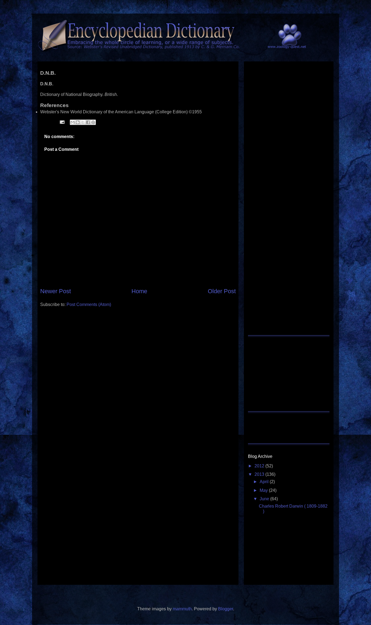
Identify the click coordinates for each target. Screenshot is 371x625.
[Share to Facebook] (88, 122)
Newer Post (55, 291)
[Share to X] (83, 122)
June (265, 498)
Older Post (222, 291)
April (265, 481)
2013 (259, 474)
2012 (259, 466)
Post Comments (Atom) (89, 304)
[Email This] (72, 122)
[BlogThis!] (77, 122)
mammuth (182, 609)
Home (139, 291)
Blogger (225, 609)
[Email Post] (62, 122)
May (264, 490)
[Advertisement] (138, 324)
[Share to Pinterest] (93, 122)
